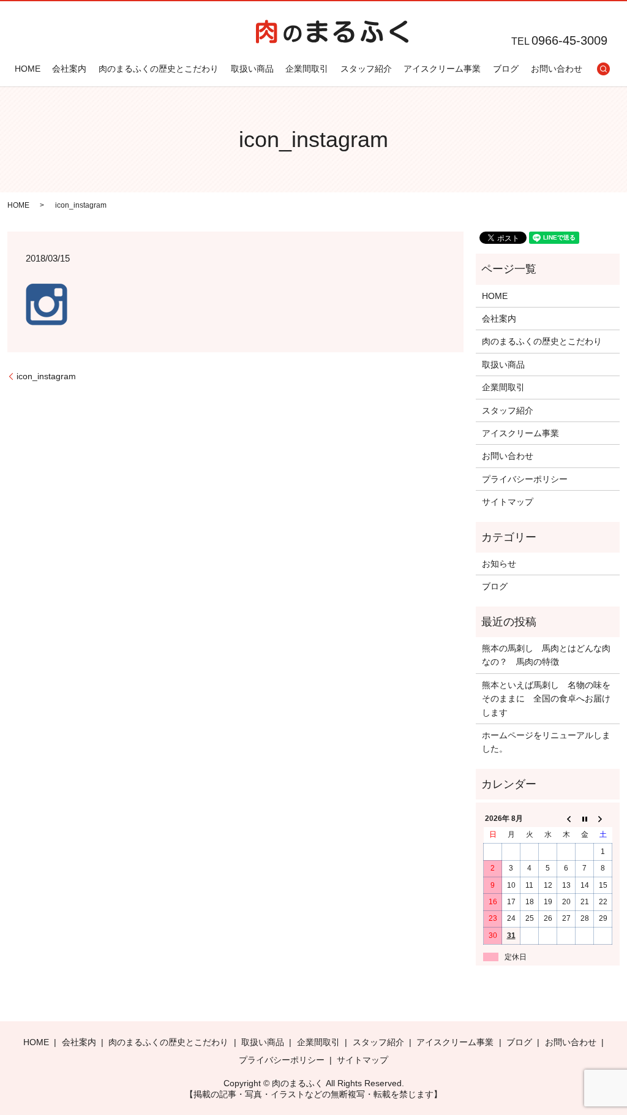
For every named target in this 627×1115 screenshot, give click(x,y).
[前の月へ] (566, 819)
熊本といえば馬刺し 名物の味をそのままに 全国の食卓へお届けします (546, 698)
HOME (27, 69)
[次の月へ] (603, 819)
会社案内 (69, 69)
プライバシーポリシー (525, 479)
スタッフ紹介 (366, 69)
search (603, 68)
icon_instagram (46, 376)
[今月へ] (585, 819)
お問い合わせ (556, 69)
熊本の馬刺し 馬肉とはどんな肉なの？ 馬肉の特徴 (546, 655)
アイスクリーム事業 (442, 69)
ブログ (506, 69)
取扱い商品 (252, 69)
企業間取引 (306, 69)
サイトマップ (507, 502)
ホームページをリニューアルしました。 (546, 742)
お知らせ (499, 564)
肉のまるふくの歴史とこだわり (159, 69)
